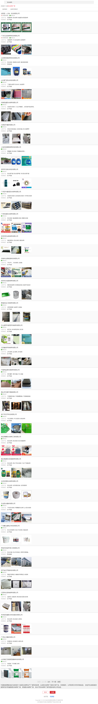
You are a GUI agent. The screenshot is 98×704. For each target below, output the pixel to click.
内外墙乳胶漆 (15, 329)
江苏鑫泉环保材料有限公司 (9, 347)
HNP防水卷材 (28, 196)
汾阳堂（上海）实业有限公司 (10, 13)
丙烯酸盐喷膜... (21, 151)
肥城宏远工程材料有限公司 (9, 303)
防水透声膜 (17, 173)
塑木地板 (15, 374)
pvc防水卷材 (27, 507)
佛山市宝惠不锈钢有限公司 (9, 392)
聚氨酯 (9, 151)
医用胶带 (23, 40)
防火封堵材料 (11, 530)
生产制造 (9, 19)
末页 (59, 682)
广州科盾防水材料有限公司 (9, 214)
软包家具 (15, 641)
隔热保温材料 (11, 285)
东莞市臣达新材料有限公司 (9, 236)
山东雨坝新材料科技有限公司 (10, 58)
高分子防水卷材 (17, 463)
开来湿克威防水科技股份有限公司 (12, 615)
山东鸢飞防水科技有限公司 (9, 80)
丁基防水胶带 (11, 84)
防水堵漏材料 (22, 441)
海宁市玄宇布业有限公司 (9, 414)
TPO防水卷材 (11, 507)
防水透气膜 (10, 173)
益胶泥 (9, 597)
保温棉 (26, 574)
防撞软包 (9, 641)
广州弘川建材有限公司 (8, 637)
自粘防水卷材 (11, 107)
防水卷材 (9, 62)
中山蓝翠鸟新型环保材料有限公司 (12, 325)
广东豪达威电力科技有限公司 (10, 526)
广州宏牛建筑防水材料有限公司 (11, 192)
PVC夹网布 (10, 418)
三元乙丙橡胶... (19, 107)
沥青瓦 (20, 619)
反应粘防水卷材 (19, 196)
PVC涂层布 (17, 418)
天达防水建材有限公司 (8, 503)
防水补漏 (9, 552)
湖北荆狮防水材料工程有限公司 (11, 437)
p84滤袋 (20, 352)
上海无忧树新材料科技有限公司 (11, 147)
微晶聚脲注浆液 (17, 218)
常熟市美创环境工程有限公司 (10, 548)
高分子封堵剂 (19, 530)
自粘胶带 (22, 84)
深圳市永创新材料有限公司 (9, 281)
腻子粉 (9, 329)
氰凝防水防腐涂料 (23, 17)
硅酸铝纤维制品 (19, 574)
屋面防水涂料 (16, 62)
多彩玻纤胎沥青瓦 (29, 107)
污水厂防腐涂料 (26, 463)
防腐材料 (9, 17)
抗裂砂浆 (14, 597)
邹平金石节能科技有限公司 (9, 570)
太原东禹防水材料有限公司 (9, 481)
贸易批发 (9, 64)
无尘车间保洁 (16, 552)
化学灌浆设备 (16, 485)
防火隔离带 (26, 129)
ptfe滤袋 (9, 352)
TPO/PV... (10, 262)
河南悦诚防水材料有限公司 (9, 102)
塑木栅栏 (9, 374)
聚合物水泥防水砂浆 (22, 597)
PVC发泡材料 (16, 40)
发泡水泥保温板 (11, 129)
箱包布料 (22, 418)
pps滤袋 (15, 352)
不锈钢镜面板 (26, 396)
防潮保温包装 (19, 285)
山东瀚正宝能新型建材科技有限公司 (12, 659)
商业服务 (9, 554)
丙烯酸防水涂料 (19, 507)
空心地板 (20, 374)
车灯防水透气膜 (25, 173)
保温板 (9, 663)
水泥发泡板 (20, 129)
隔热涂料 (22, 240)
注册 (52, 692)
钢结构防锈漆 (24, 62)
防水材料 (15, 17)
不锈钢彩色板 (11, 396)
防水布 (17, 84)
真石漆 (21, 329)
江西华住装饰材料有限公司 (9, 592)
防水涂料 (16, 240)
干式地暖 (14, 663)
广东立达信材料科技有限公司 (10, 36)
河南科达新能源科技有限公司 (10, 258)
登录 (45, 692)
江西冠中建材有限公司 (8, 125)
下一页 (54, 682)
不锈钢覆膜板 (19, 396)
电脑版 (52, 696)
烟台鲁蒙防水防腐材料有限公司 (11, 459)
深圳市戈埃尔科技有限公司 (9, 169)
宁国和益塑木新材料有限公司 (10, 370)
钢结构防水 (10, 240)
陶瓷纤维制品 (11, 574)
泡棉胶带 (9, 40)
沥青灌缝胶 (10, 307)
